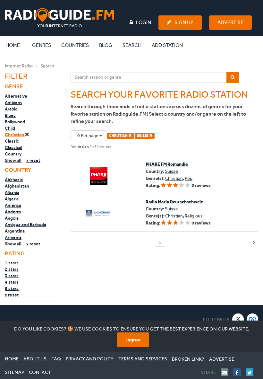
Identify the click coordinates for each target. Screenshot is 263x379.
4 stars (12, 282)
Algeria (12, 198)
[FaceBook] (239, 372)
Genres (41, 45)
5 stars (12, 288)
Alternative (16, 96)
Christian (15, 134)
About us (35, 359)
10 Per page (87, 135)
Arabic (11, 108)
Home (16, 45)
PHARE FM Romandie (167, 164)
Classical (13, 147)
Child (10, 128)
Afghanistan (17, 186)
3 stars (12, 275)
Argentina (15, 231)
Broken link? (188, 359)
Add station (167, 45)
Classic (12, 141)
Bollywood (15, 121)
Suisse (171, 171)
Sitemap (14, 372)
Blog (105, 45)
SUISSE (143, 136)
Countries (75, 45)
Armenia (13, 237)
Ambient (13, 102)
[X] (238, 319)
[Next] (254, 242)
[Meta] (252, 319)
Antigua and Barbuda (25, 224)
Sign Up (183, 22)
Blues (10, 115)
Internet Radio (19, 66)
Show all (13, 160)
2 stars (12, 269)
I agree (133, 340)
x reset (33, 160)
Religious (194, 216)
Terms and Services (142, 359)
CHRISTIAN (118, 136)
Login (143, 22)
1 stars (12, 262)
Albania (12, 192)
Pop (188, 178)
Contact (40, 372)
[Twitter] (252, 372)
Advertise (230, 22)
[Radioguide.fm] (59, 18)
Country (13, 153)
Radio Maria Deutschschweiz (174, 202)
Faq (56, 359)
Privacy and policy (90, 359)
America (13, 205)
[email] (227, 372)
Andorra (13, 211)
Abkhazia (14, 179)
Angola (12, 218)
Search (132, 45)
